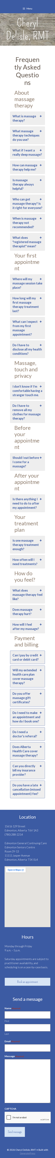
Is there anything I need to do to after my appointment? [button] (26, 503)
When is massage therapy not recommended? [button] (24, 223)
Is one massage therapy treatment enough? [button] (26, 545)
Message (14, 1056)
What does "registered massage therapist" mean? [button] (27, 242)
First (7, 1021)
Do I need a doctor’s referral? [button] (25, 734)
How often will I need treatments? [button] (25, 562)
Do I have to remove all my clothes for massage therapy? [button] (27, 412)
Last (7, 1033)
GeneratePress (27, 1153)
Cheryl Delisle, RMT (27, 29)
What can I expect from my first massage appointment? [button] (25, 328)
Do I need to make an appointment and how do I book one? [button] (26, 717)
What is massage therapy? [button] (24, 118)
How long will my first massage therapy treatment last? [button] (26, 304)
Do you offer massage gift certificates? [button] (22, 698)
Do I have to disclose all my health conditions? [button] (27, 349)
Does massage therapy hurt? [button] (22, 612)
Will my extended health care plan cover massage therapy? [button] (25, 676)
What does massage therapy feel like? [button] (27, 595)
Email (12, 1041)
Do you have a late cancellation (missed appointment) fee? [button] (27, 789)
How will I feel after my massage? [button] (26, 627)
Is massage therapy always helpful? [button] (23, 184)
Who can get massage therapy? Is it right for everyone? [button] (27, 203)
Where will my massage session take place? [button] (27, 283)
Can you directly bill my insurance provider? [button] (24, 770)
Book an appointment (27, 982)
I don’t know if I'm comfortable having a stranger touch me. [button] (27, 391)
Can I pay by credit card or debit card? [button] (26, 657)
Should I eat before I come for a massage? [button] (26, 462)
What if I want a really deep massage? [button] (27, 152)
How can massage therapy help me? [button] (25, 167)
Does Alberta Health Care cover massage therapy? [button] (25, 751)
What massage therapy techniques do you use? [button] (26, 135)
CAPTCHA (10, 1108)
